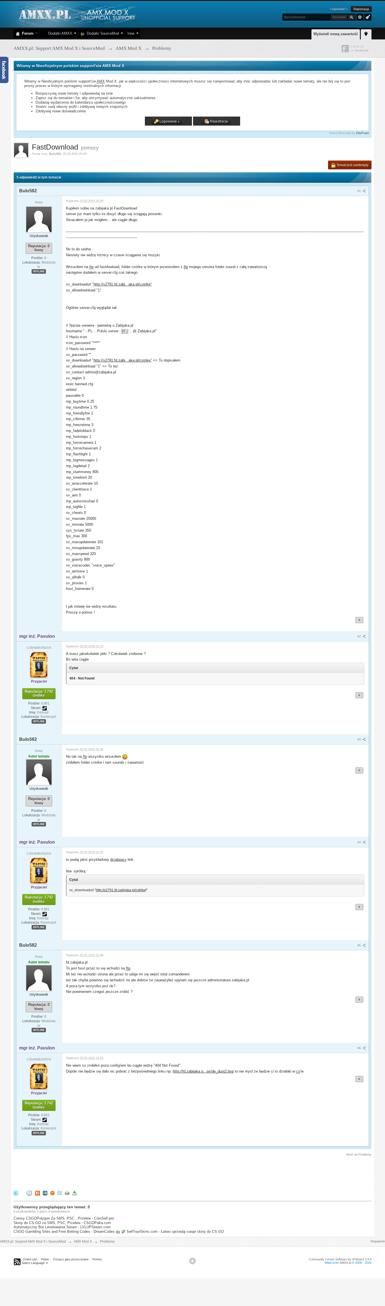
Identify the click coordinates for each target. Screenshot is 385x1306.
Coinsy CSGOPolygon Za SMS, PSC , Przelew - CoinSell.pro (64, 1218)
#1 (359, 191)
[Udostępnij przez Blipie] (37, 1193)
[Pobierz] (74, 1193)
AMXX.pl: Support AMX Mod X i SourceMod (33, 1241)
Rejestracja (361, 9)
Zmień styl (30, 1259)
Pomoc (97, 1259)
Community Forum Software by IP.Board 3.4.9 (340, 1259)
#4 (359, 842)
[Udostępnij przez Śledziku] (45, 1193)
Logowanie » (339, 9)
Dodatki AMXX (59, 33)
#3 (359, 739)
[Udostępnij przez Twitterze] (16, 1193)
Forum (27, 33)
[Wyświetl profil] (39, 219)
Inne (130, 33)
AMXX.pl (345, 1262)
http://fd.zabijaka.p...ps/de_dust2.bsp (203, 1071)
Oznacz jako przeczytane (70, 1259)
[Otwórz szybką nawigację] (366, 33)
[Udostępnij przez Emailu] (59, 1193)
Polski (45, 1259)
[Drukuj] (67, 1193)
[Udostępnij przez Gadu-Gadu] (52, 1193)
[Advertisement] (116, 1172)
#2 (359, 636)
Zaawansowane (360, 17)
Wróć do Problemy (358, 1154)
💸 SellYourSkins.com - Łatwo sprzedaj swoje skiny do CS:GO (172, 1231)
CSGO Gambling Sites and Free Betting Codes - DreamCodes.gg (67, 1231)
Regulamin (378, 1241)
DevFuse (362, 133)
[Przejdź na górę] (192, 1261)
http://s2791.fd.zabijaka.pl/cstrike (120, 890)
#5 (359, 945)
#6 (359, 1048)
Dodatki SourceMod (102, 33)
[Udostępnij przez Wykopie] (29, 1193)
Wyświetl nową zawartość (335, 34)
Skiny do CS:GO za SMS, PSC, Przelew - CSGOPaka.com (62, 1223)
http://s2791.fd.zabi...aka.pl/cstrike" (123, 284)
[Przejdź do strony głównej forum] (76, 14)
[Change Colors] (367, 17)
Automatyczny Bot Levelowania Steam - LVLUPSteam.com (62, 1227)
